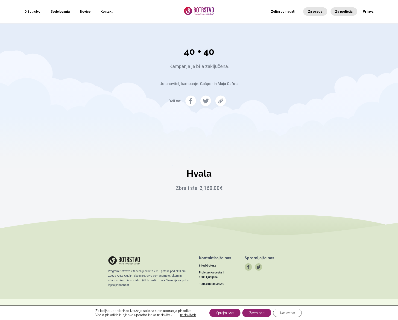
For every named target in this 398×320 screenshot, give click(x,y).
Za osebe (315, 11)
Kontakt (107, 11)
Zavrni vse (256, 313)
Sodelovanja (60, 11)
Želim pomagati (283, 11)
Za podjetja (344, 11)
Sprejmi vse (225, 313)
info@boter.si (208, 265)
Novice (85, 11)
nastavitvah (188, 315)
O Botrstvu (32, 11)
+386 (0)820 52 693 (211, 284)
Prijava (368, 11)
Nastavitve (287, 313)
